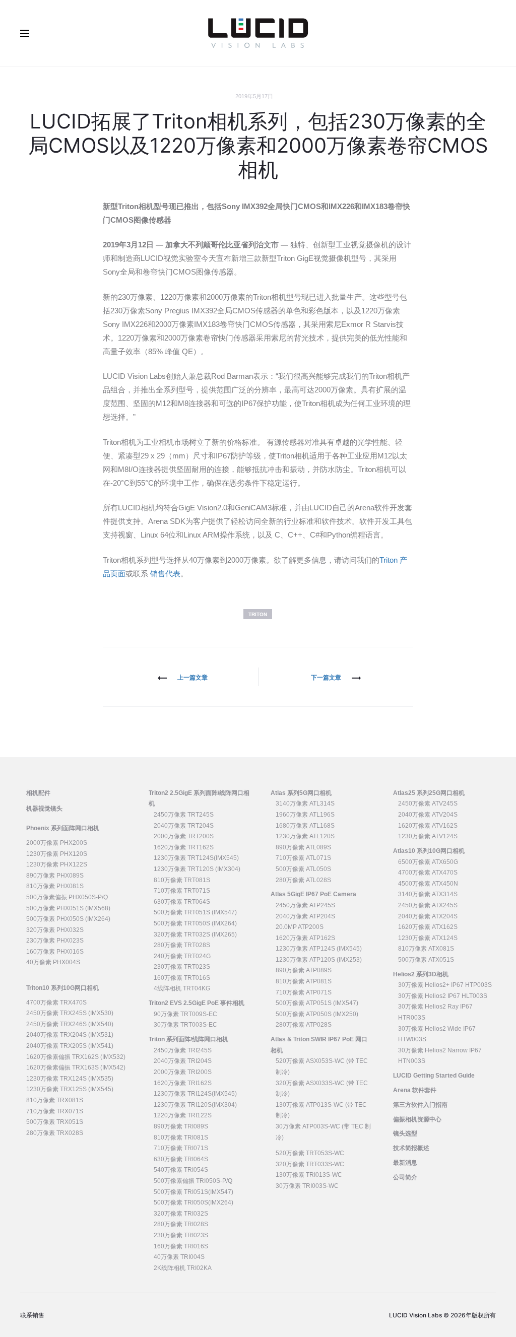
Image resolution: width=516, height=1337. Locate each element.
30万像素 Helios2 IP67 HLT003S (442, 995)
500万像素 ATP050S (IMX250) (317, 1014)
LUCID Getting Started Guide (434, 1075)
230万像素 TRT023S (182, 966)
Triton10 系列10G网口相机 (62, 987)
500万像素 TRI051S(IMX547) (193, 1191)
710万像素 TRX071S (54, 1111)
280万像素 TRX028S (54, 1133)
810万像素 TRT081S (182, 880)
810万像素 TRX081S (54, 1100)
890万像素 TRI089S (181, 1126)
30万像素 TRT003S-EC (185, 1024)
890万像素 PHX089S (55, 875)
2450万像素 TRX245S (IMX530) (69, 1013)
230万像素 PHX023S (55, 940)
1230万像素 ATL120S (305, 836)
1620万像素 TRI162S (183, 1083)
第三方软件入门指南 (420, 1104)
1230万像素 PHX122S (56, 864)
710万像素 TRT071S (182, 890)
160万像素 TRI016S (181, 1246)
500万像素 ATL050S (303, 869)
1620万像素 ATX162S (428, 926)
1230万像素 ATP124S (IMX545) (319, 948)
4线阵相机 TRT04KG (182, 988)
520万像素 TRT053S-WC (310, 1153)
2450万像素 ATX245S (428, 905)
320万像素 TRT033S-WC (310, 1164)
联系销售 (32, 1315)
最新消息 (405, 1162)
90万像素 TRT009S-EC (185, 1014)
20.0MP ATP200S (300, 926)
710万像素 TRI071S (181, 1148)
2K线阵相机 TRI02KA (183, 1268)
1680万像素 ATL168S (305, 825)
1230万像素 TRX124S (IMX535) (69, 1078)
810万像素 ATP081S (304, 981)
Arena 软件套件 (414, 1090)
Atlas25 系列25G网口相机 (429, 792)
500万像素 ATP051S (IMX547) (317, 1003)
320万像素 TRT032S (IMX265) (195, 934)
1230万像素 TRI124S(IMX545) (195, 1093)
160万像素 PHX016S (55, 951)
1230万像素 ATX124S (428, 938)
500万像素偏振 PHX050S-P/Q (67, 897)
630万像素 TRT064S (182, 901)
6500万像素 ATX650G (428, 861)
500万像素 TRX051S (54, 1121)
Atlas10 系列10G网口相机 (429, 850)
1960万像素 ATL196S (305, 814)
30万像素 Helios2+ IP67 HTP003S (445, 984)
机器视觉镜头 (44, 808)
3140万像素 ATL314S (305, 803)
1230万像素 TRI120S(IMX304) (195, 1104)
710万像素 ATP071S (304, 992)
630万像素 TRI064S (181, 1159)
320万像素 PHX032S (55, 929)
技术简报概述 (411, 1148)
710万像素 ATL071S (303, 857)
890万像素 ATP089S (304, 970)
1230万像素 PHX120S (56, 853)
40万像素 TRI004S (179, 1256)
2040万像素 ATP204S (305, 916)
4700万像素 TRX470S (56, 1002)
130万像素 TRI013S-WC (309, 1174)
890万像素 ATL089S (303, 847)
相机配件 (38, 792)
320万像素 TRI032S (181, 1213)
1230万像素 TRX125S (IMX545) (69, 1089)
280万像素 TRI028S (181, 1224)
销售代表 (164, 573)
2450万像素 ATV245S (428, 803)
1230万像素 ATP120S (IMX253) (319, 959)
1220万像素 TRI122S (183, 1115)
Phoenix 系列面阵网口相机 (62, 828)
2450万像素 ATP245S (305, 905)
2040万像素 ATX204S (428, 916)
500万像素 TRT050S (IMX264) (195, 923)
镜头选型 (405, 1133)
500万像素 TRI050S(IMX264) (193, 1202)
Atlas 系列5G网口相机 (301, 792)
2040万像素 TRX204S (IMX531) (69, 1034)
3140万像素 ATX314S (428, 894)
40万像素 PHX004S (53, 962)
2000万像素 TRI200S (183, 1072)
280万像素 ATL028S (303, 880)
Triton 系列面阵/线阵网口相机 (188, 1039)
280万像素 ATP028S (304, 1024)
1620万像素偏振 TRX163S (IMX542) (75, 1067)
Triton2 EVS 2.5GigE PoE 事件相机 (196, 1003)
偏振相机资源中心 (417, 1119)
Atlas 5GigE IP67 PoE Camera (313, 894)
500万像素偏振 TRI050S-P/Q (193, 1180)
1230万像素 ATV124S (428, 836)
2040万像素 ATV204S (428, 814)
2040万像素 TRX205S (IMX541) (69, 1045)
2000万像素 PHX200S (56, 842)
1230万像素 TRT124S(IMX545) (196, 857)
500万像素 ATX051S (426, 959)
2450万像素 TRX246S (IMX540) (69, 1024)
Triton (257, 614)
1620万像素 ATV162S (428, 825)
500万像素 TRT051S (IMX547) (195, 912)
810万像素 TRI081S (181, 1137)
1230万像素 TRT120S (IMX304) (197, 869)
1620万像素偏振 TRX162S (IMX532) (75, 1056)
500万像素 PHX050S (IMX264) (68, 918)
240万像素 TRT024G (182, 956)
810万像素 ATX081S (426, 948)
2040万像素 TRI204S (183, 1060)
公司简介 (405, 1177)
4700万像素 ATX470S (428, 872)
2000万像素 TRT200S (184, 836)
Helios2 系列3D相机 (420, 974)
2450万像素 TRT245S (184, 814)
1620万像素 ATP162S (305, 938)
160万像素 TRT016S (182, 977)
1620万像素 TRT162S (184, 847)
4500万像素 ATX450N (428, 883)
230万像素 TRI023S (181, 1235)
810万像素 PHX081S (55, 886)
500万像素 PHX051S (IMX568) (68, 908)
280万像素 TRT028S (182, 945)
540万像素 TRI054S (181, 1169)
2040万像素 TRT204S (184, 825)
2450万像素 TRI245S (183, 1050)
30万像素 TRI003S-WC (307, 1185)
